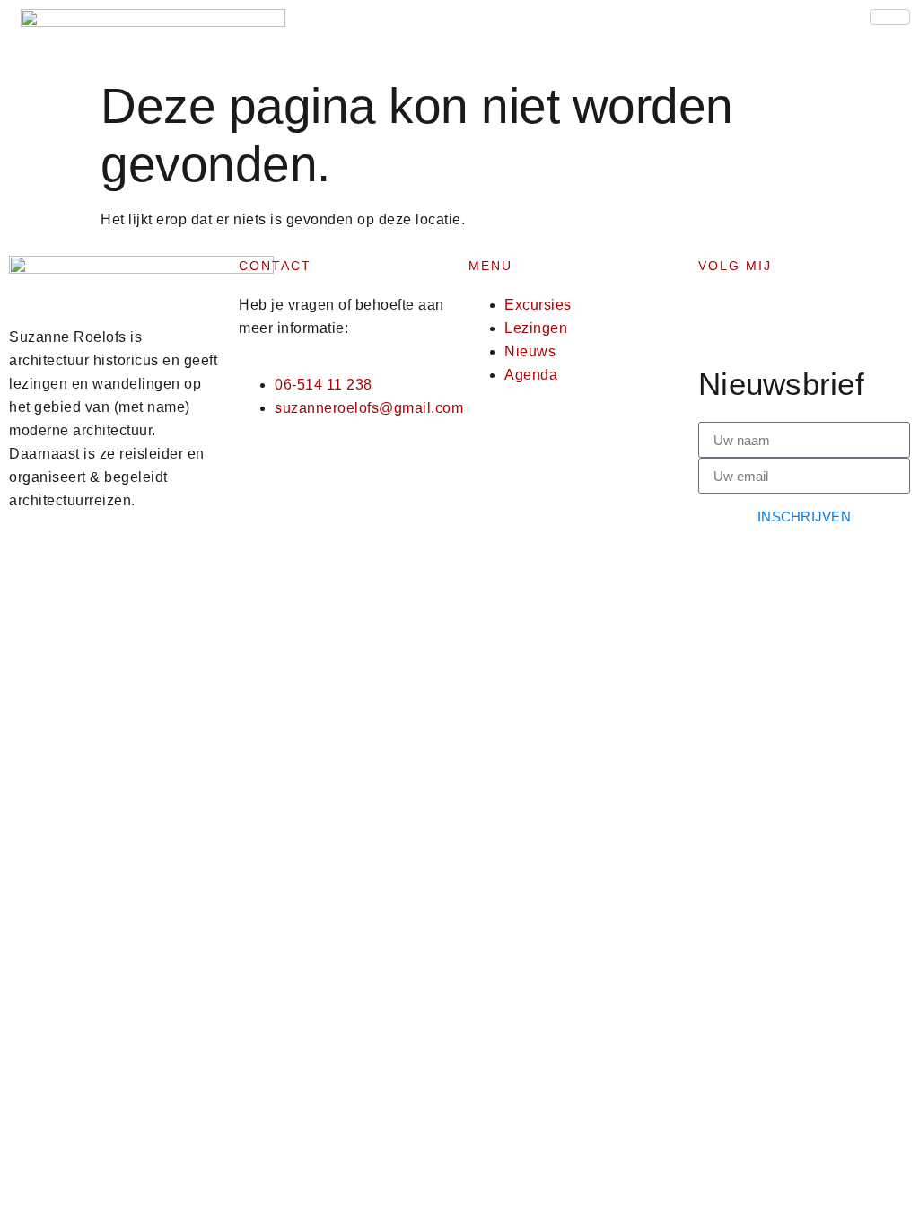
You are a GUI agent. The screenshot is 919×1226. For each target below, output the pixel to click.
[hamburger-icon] (890, 17)
